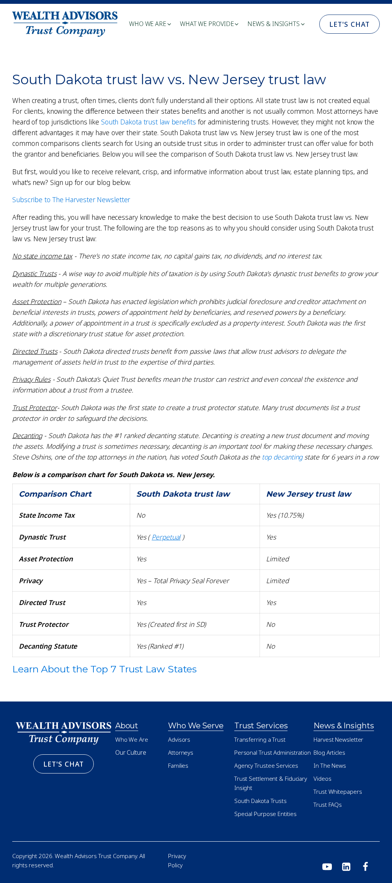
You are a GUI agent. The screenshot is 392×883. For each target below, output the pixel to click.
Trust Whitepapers (338, 791)
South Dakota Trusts (260, 801)
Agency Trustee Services (266, 765)
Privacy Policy (177, 860)
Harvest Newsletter (338, 739)
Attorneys (180, 752)
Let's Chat (349, 24)
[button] (150, 24)
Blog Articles (329, 752)
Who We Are (131, 739)
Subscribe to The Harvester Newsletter (71, 199)
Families (178, 765)
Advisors (179, 739)
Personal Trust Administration (272, 752)
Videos (322, 778)
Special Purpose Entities (265, 814)
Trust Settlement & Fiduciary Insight (270, 783)
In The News (330, 765)
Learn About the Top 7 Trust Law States (104, 669)
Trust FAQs (328, 804)
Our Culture (130, 752)
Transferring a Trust (260, 739)
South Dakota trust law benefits (148, 121)
